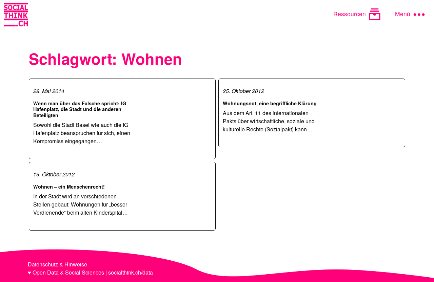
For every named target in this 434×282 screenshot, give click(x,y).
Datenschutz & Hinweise (57, 264)
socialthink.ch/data (130, 272)
